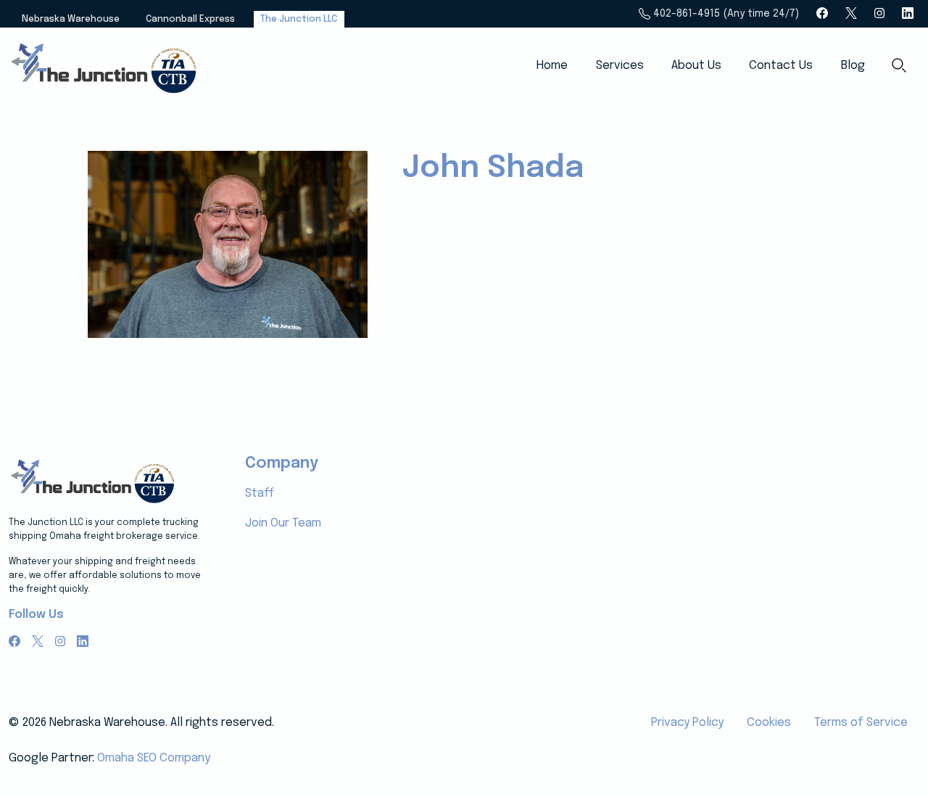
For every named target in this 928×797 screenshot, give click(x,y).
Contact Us (781, 65)
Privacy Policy (687, 723)
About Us (696, 65)
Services (620, 65)
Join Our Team (283, 523)
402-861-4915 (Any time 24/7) (724, 14)
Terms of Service (861, 723)
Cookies (769, 723)
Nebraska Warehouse (71, 19)
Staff (259, 493)
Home (552, 65)
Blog (853, 65)
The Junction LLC (298, 19)
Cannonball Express (190, 19)
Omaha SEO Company (153, 758)
